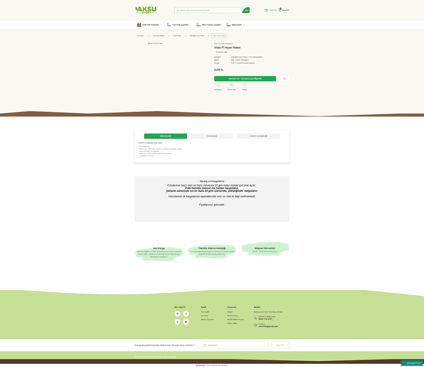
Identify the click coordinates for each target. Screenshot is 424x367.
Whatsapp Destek (413, 363)
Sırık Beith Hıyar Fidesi (239, 57)
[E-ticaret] (211, 365)
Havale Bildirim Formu (235, 319)
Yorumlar (212, 136)
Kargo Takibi (232, 323)
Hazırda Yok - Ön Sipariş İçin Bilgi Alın (245, 78)
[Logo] (146, 10)
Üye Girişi (204, 316)
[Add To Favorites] (284, 78)
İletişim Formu (232, 316)
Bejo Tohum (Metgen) (240, 60)
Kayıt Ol (280, 345)
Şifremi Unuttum (207, 319)
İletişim (230, 312)
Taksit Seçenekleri (258, 136)
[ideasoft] (200, 365)
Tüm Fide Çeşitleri (255, 57)
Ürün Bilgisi (165, 136)
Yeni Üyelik (205, 312)
